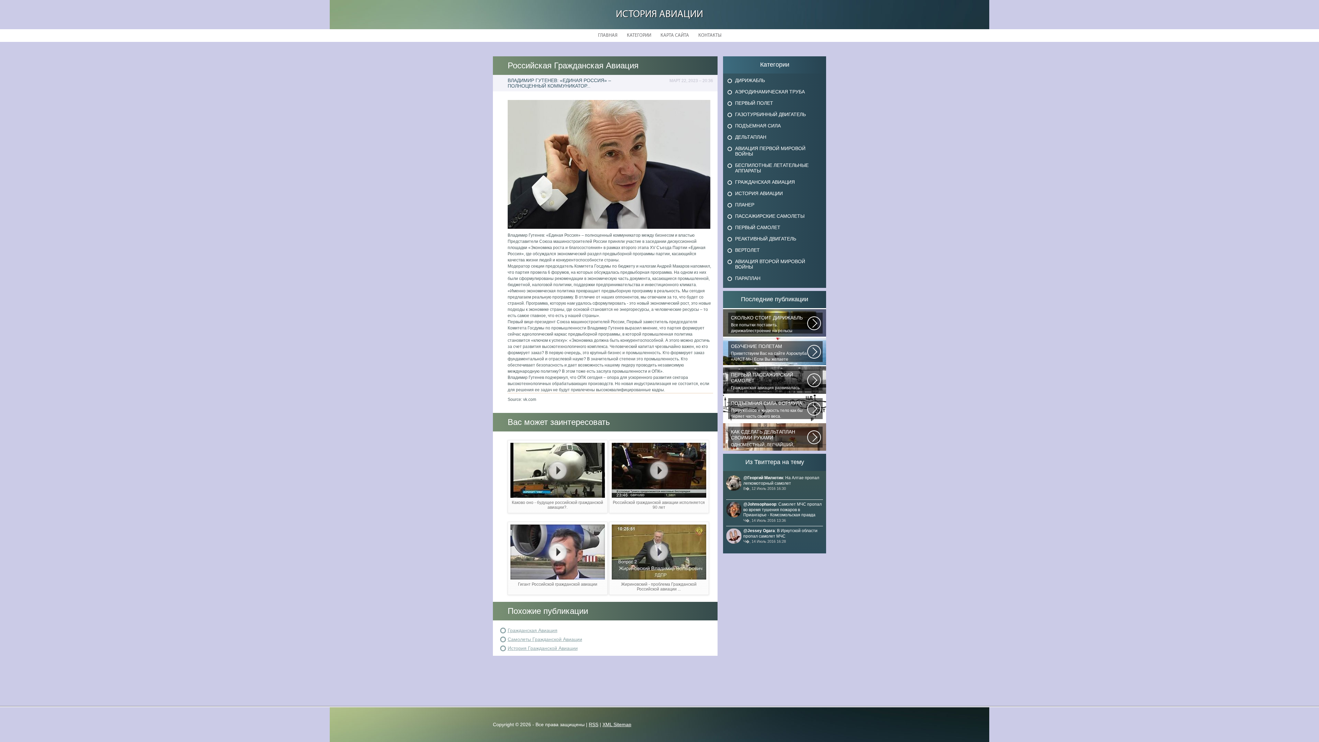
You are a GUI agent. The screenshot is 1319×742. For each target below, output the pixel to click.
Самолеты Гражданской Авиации (545, 639)
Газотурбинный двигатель (770, 114)
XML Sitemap (616, 724)
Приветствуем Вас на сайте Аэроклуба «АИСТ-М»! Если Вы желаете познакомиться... (769, 353)
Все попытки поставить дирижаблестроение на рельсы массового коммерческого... (767, 324)
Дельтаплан (750, 137)
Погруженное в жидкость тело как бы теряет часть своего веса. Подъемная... (767, 410)
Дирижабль (750, 80)
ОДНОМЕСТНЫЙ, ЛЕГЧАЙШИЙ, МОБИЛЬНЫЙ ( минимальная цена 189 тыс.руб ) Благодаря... (765, 438)
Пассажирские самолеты (769, 216)
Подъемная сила (758, 125)
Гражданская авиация (765, 182)
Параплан (747, 278)
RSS (593, 724)
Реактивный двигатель (765, 238)
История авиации (659, 15)
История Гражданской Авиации (543, 648)
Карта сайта (675, 35)
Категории (639, 35)
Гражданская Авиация (532, 630)
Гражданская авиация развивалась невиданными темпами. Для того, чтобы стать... (765, 381)
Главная (608, 35)
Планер (744, 204)
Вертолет (747, 250)
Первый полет (754, 103)
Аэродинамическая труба (770, 91)
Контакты (709, 35)
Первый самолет (757, 227)
